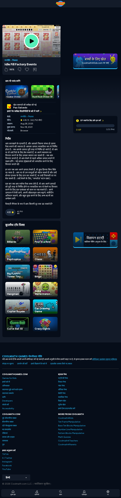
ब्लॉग (4, 397)
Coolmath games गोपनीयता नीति (22, 356)
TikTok (5, 454)
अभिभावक (5, 385)
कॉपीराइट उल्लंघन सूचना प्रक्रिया (104, 359)
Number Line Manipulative (70, 429)
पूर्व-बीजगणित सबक (9, 418)
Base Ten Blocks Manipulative (71, 425)
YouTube (6, 469)
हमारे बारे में (6, 382)
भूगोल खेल (62, 404)
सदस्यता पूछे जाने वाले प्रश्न (12, 389)
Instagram (7, 461)
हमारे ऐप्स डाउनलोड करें (66, 408)
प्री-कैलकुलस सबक (9, 425)
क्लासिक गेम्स (63, 397)
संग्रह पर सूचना (8, 363)
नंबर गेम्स (61, 385)
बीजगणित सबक (7, 422)
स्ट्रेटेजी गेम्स (63, 378)
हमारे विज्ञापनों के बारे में (39, 363)
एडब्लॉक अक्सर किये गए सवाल (61, 363)
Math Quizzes (64, 437)
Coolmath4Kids (65, 418)
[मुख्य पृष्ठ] (60, 4)
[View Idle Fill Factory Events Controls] (34, 69)
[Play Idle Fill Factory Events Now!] (31, 41)
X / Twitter (7, 458)
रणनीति (7, 60)
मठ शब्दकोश (6, 429)
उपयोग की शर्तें (22, 363)
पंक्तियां (5, 433)
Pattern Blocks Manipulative (71, 433)
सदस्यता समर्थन (8, 393)
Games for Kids (9, 378)
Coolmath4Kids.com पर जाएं (95, 63)
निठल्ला (15, 60)
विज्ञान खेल (62, 401)
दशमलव (5, 440)
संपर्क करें (5, 404)
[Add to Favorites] (27, 69)
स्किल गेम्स (62, 382)
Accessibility (8, 408)
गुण (3, 444)
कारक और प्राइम (8, 437)
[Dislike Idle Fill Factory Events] (19, 69)
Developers (7, 401)
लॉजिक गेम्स (62, 389)
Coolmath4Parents (67, 444)
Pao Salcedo (20, 107)
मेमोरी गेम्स (61, 393)
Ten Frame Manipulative (69, 422)
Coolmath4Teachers (68, 440)
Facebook (7, 465)
